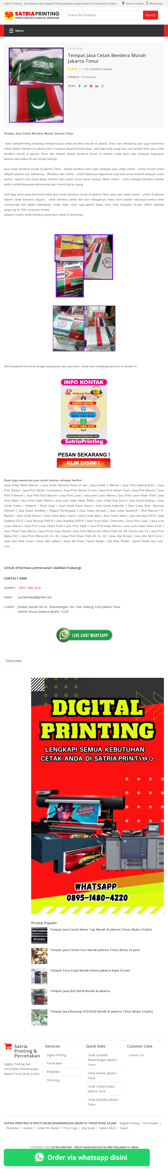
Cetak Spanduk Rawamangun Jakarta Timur (102, 1060)
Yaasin (124, 1128)
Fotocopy (53, 1080)
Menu (19, 30)
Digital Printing (56, 1055)
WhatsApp (155, 3)
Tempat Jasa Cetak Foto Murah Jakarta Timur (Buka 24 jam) (95, 950)
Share (79, 89)
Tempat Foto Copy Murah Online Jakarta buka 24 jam (90, 970)
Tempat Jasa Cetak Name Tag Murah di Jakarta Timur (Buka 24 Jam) (101, 929)
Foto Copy (70, 1128)
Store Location (134, 3)
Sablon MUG (107, 1128)
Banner (28, 1128)
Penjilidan (53, 1072)
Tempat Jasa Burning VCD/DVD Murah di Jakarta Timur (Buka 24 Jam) (101, 1011)
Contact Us (136, 1055)
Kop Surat (88, 1128)
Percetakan (75, 48)
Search (151, 15)
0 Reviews (14, 661)
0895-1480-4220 (30, 588)
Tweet (85, 89)
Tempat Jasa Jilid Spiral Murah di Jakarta (80, 991)
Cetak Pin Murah (48, 1128)
